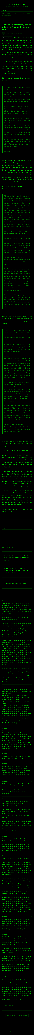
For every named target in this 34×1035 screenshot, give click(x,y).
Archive (18, 1027)
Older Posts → (23, 1015)
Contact (24, 1027)
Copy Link (6, 535)
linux (4, 20)
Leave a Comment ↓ (9, 1005)
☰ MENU (5, 10)
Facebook (6, 524)
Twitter (5, 520)
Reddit (5, 531)
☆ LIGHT (30, 2)
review (6, 40)
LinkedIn (6, 528)
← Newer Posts (11, 1015)
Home (3, 13)
